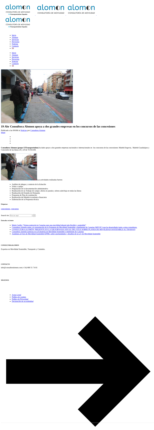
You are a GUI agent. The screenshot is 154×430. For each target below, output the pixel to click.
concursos (15, 209)
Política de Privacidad (20, 299)
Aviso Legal (16, 295)
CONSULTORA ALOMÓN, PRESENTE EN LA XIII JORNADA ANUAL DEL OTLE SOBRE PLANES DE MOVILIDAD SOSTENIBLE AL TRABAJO (73, 229)
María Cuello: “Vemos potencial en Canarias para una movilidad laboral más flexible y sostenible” (49, 225)
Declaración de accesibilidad (22, 301)
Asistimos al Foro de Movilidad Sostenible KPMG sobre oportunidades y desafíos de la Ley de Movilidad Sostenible (56, 234)
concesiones (5, 209)
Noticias (24, 130)
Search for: (5, 215)
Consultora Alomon (37, 130)
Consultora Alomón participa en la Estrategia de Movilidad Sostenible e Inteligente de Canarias (48, 232)
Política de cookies (19, 297)
